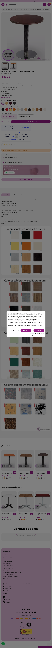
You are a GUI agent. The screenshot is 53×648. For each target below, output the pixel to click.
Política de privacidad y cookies (36, 333)
